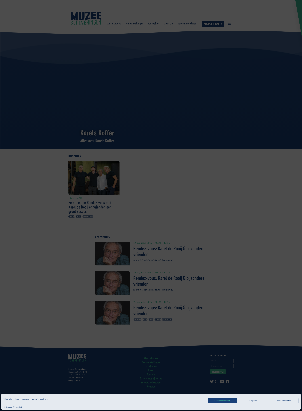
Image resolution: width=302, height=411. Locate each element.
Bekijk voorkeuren (284, 401)
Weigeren (253, 401)
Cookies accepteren (222, 401)
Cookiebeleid (8, 407)
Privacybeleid (17, 407)
